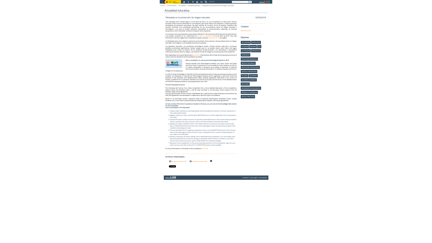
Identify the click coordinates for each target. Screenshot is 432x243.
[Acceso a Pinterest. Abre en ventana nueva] (193, 1)
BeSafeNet (196, 55)
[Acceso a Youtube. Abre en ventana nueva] (197, 1)
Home (163, 5)
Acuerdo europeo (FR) (179, 161)
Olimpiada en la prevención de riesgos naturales (218, 5)
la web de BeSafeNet (205, 36)
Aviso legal (253, 178)
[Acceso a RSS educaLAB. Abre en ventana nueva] (206, 1)
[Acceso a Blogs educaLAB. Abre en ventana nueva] (202, 1)
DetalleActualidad (194, 5)
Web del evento (246, 31)
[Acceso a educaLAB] (171, 177)
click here (205, 148)
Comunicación (171, 5)
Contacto (245, 178)
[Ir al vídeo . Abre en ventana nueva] (211, 161)
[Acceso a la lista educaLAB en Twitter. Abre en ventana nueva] (184, 1)
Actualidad (182, 5)
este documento (213, 38)
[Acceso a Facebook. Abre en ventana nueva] (189, 1)
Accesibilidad (262, 178)
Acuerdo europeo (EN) (199, 161)
